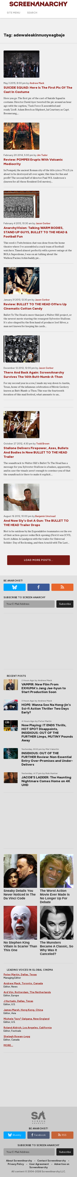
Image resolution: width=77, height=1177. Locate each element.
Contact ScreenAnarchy (51, 1160)
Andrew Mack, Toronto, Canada (23, 983)
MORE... (8, 1045)
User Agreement (39, 1164)
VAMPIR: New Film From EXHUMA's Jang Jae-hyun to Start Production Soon (43, 688)
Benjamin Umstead (45, 516)
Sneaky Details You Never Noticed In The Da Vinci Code (20, 894)
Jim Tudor (42, 155)
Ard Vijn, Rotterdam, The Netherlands (27, 992)
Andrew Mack (37, 83)
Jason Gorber (43, 223)
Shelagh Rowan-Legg (17, 1036)
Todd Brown (42, 443)
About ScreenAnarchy (19, 1160)
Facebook (40, 1135)
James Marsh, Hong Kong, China (23, 1009)
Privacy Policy (16, 1164)
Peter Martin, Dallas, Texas (20, 974)
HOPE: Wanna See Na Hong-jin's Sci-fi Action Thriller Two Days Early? (46, 708)
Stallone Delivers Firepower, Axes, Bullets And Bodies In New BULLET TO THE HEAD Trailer (36, 452)
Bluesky (17, 1135)
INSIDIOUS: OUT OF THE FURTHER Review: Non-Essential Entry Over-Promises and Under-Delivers (47, 758)
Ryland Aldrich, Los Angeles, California (28, 1027)
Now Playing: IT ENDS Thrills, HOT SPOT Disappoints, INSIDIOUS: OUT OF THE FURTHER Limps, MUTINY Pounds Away (47, 732)
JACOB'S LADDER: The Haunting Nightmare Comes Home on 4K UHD (46, 781)
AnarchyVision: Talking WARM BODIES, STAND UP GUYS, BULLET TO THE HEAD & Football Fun (35, 232)
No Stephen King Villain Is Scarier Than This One (20, 946)
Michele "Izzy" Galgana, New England (26, 1018)
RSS (64, 1135)
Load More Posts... (38, 560)
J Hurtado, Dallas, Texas (18, 1001)
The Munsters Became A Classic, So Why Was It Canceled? (56, 948)
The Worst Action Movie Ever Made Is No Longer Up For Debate (55, 896)
